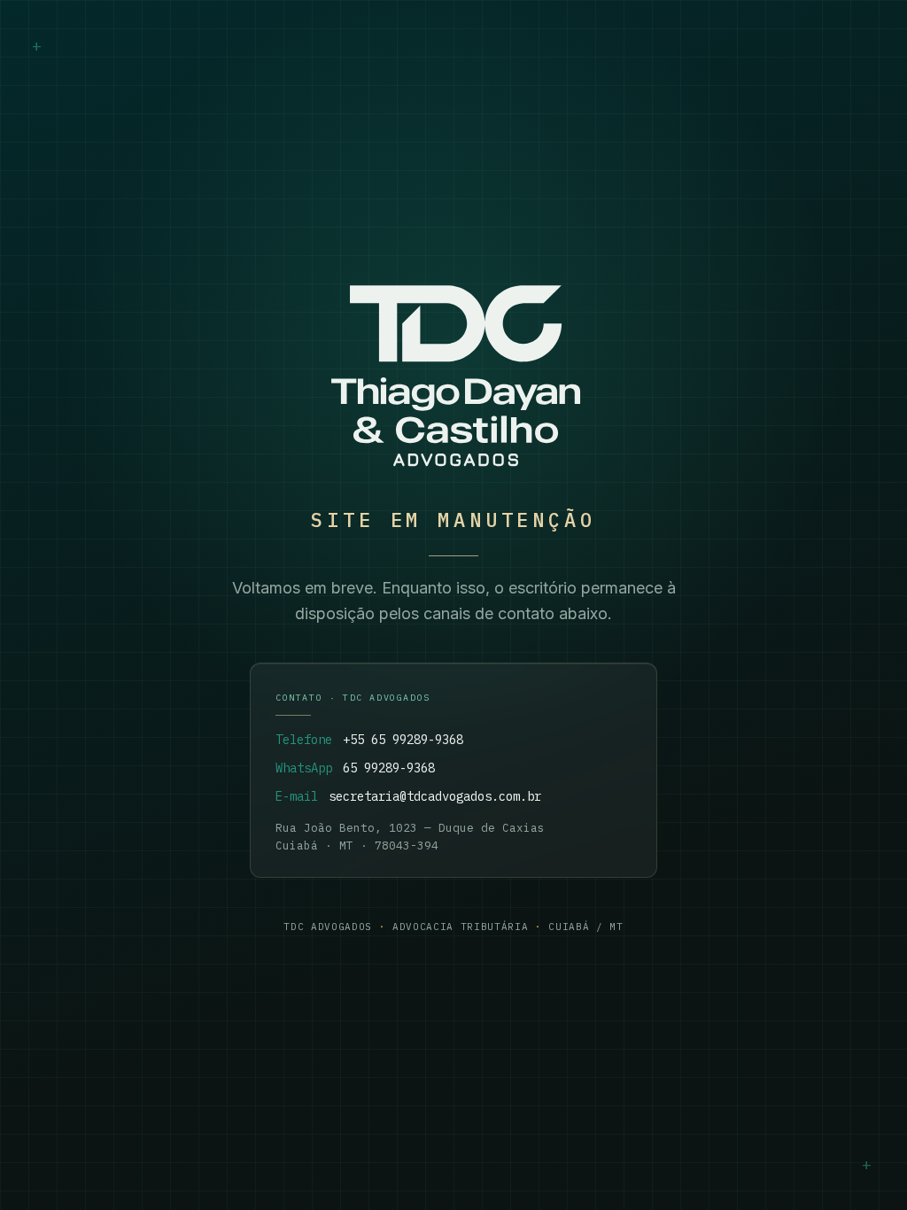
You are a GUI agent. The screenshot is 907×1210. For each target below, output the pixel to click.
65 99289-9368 (389, 768)
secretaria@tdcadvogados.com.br (435, 796)
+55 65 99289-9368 (403, 740)
